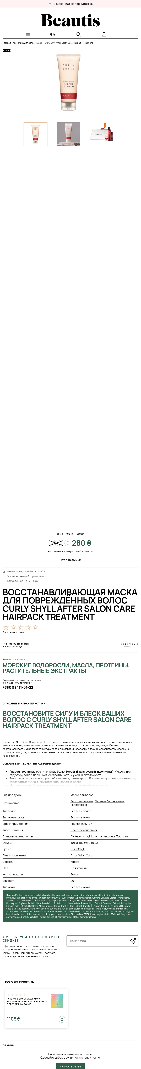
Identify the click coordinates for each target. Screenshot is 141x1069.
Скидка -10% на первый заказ (73, 4)
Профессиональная (83, 830)
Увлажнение (115, 801)
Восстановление (81, 801)
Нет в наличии (70, 560)
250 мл (80, 533)
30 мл (60, 533)
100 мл (69, 533)
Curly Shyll (77, 849)
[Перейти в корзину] (104, 34)
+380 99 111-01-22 (18, 687)
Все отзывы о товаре (14, 632)
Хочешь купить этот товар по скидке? (31, 939)
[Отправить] (133, 941)
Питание (100, 801)
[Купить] (61, 1019)
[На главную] (70, 25)
